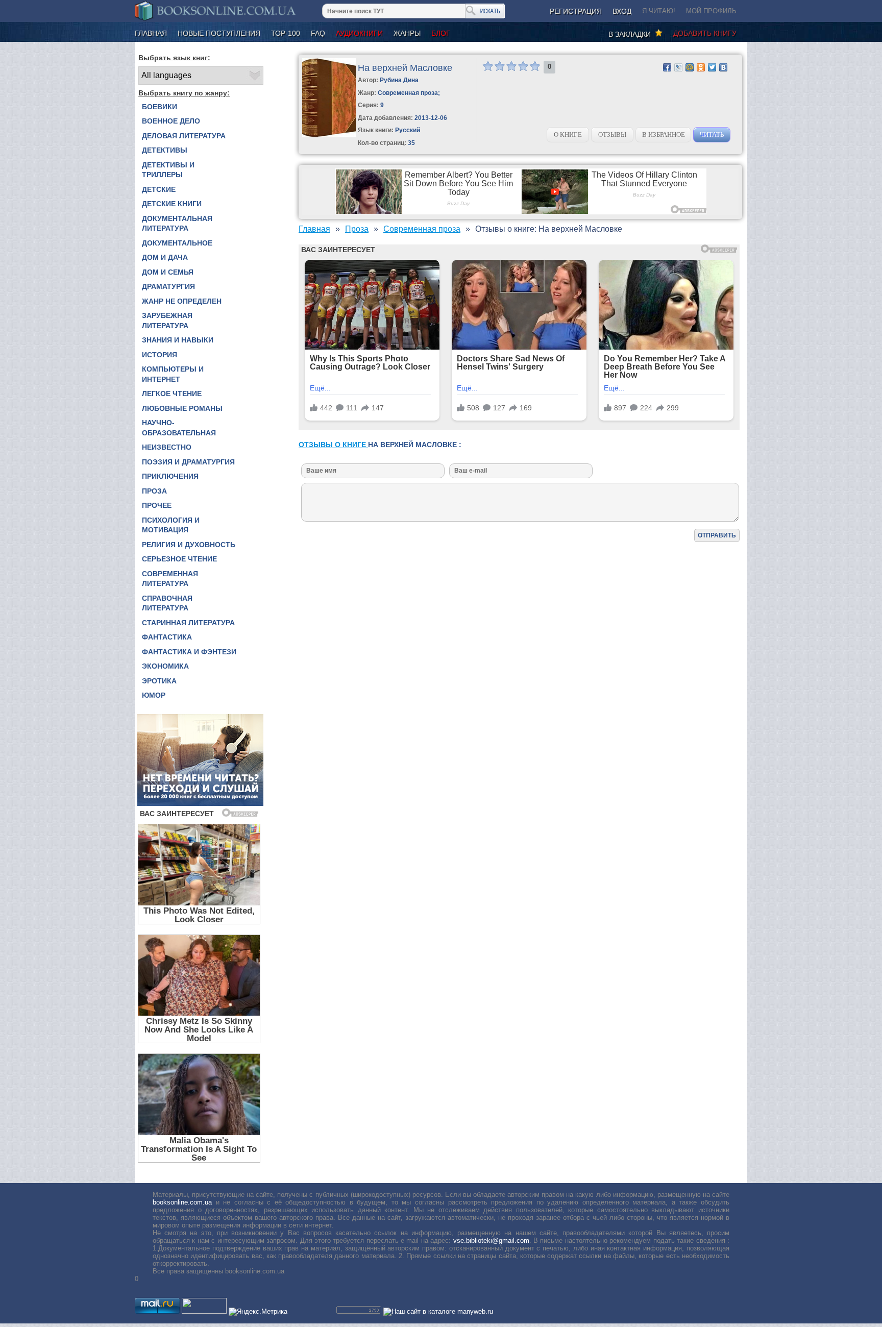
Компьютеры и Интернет (173, 374)
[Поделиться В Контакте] (723, 67)
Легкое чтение (172, 393)
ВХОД (621, 11)
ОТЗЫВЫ (612, 134)
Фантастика (167, 637)
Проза (154, 491)
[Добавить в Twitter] (712, 67)
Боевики (159, 107)
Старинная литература (188, 623)
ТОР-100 (285, 33)
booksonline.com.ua (182, 1202)
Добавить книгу (705, 33)
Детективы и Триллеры (168, 170)
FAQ (318, 33)
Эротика (159, 681)
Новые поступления (219, 33)
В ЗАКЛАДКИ (631, 34)
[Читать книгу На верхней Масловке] (329, 135)
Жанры (407, 33)
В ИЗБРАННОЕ (663, 134)
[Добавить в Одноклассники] (701, 67)
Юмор (153, 695)
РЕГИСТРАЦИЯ (576, 11)
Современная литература (170, 579)
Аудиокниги (359, 33)
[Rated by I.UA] (204, 1311)
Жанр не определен (182, 301)
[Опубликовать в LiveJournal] (678, 67)
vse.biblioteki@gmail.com (491, 1240)
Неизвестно (166, 447)
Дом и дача (165, 257)
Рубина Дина (399, 80)
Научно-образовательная (179, 428)
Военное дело (171, 121)
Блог (440, 33)
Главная (151, 33)
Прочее (157, 505)
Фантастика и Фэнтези (189, 652)
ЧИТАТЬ (712, 134)
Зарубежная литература (167, 320)
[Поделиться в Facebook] (667, 67)
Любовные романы (182, 408)
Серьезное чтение (179, 559)
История (159, 355)
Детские (159, 189)
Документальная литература (177, 223)
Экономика (165, 666)
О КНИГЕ (568, 134)
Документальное (177, 243)
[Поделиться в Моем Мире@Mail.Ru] (689, 67)
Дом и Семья (167, 272)
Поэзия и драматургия (188, 462)
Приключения (170, 476)
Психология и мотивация (171, 525)
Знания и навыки (177, 340)
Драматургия (168, 286)
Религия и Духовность (188, 544)
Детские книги (172, 204)
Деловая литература (184, 136)
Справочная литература (167, 603)
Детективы (164, 150)
